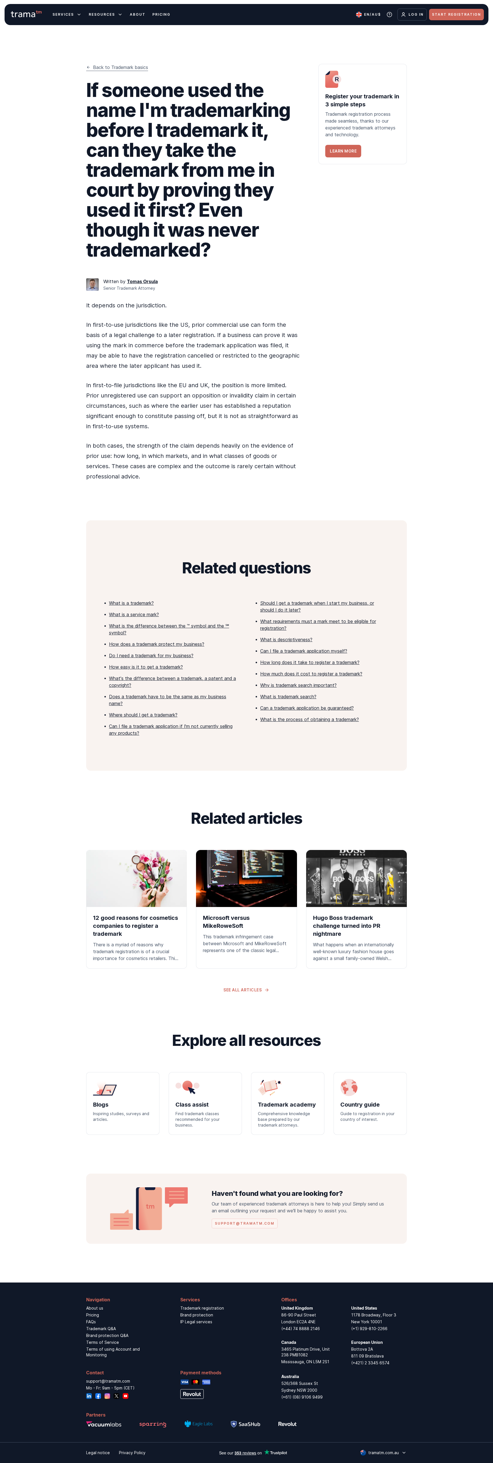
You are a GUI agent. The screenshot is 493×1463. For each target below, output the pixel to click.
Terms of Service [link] (102, 1342)
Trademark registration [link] (202, 1308)
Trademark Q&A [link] (101, 1328)
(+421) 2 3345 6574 (370, 1362)
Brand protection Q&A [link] (107, 1335)
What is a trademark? (131, 603)
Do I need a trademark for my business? (151, 655)
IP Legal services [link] (196, 1321)
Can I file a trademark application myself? (303, 651)
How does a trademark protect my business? (156, 644)
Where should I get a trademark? (143, 715)
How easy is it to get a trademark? (146, 667)
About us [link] (94, 1308)
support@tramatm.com (108, 1381)
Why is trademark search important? (298, 685)
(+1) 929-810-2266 (369, 1328)
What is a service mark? (134, 614)
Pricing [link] (92, 1314)
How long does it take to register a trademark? (309, 662)
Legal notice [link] (98, 1452)
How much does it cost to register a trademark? (311, 674)
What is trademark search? (288, 696)
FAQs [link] (91, 1321)
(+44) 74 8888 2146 (300, 1328)
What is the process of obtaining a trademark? (309, 719)
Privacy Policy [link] (132, 1452)
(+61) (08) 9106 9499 (302, 1397)
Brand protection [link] (196, 1314)
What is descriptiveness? (286, 639)
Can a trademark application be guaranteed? (307, 708)
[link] (362, 114)
